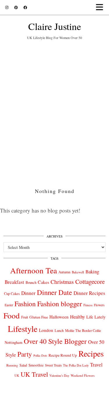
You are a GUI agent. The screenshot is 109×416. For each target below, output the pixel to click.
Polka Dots (40, 355)
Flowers (99, 305)
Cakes (43, 282)
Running (12, 365)
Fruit (24, 317)
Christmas (62, 282)
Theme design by (54, 409)
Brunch (31, 282)
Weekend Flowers (82, 375)
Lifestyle (22, 328)
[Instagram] (6, 7)
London (46, 330)
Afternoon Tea (33, 270)
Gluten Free (38, 317)
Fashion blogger (59, 303)
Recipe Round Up (63, 355)
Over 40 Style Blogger (55, 341)
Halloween (59, 317)
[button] (101, 7)
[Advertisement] (54, 110)
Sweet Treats (53, 365)
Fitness (87, 305)
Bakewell (78, 272)
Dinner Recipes (89, 293)
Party (24, 354)
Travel (96, 364)
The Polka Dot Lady (76, 365)
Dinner (28, 293)
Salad (23, 365)
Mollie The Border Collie (83, 330)
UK (17, 375)
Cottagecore (90, 281)
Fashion (25, 303)
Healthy (77, 316)
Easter (9, 305)
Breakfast (14, 282)
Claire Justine (54, 26)
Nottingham (13, 342)
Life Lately (96, 317)
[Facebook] (25, 7)
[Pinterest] (16, 7)
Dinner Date (54, 292)
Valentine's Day (59, 375)
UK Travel (34, 374)
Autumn (64, 272)
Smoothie (36, 365)
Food (11, 315)
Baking (92, 271)
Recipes (91, 353)
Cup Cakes (12, 293)
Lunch (59, 330)
